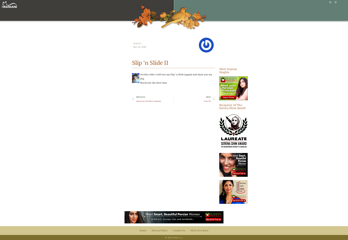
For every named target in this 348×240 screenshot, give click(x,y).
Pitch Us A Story (199, 230)
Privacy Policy (160, 230)
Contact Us (179, 230)
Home (143, 230)
